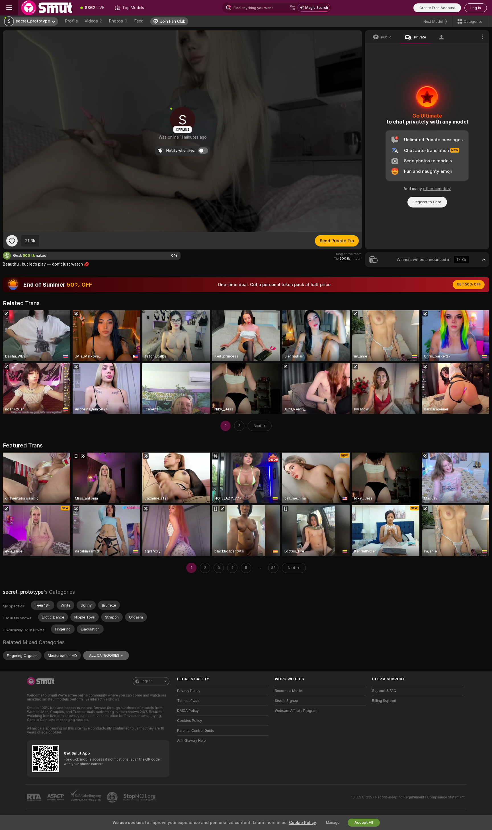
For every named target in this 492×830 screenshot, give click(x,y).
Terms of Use (188, 701)
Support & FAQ (384, 691)
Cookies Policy (189, 721)
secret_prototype (23, 592)
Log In (475, 8)
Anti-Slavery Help (191, 741)
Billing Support (384, 701)
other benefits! (437, 188)
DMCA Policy (188, 711)
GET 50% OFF (469, 284)
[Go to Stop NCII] (140, 797)
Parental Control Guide (195, 731)
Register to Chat (427, 202)
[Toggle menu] (9, 7)
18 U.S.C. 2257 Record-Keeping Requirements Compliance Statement (408, 797)
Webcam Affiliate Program (296, 711)
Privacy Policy (188, 691)
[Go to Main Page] (46, 7)
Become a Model (289, 691)
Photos (118, 21)
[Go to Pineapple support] (113, 797)
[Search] (292, 8)
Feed (139, 21)
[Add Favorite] (12, 240)
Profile (71, 21)
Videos (93, 21)
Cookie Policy (302, 822)
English (147, 681)
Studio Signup (286, 701)
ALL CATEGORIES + (106, 655)
